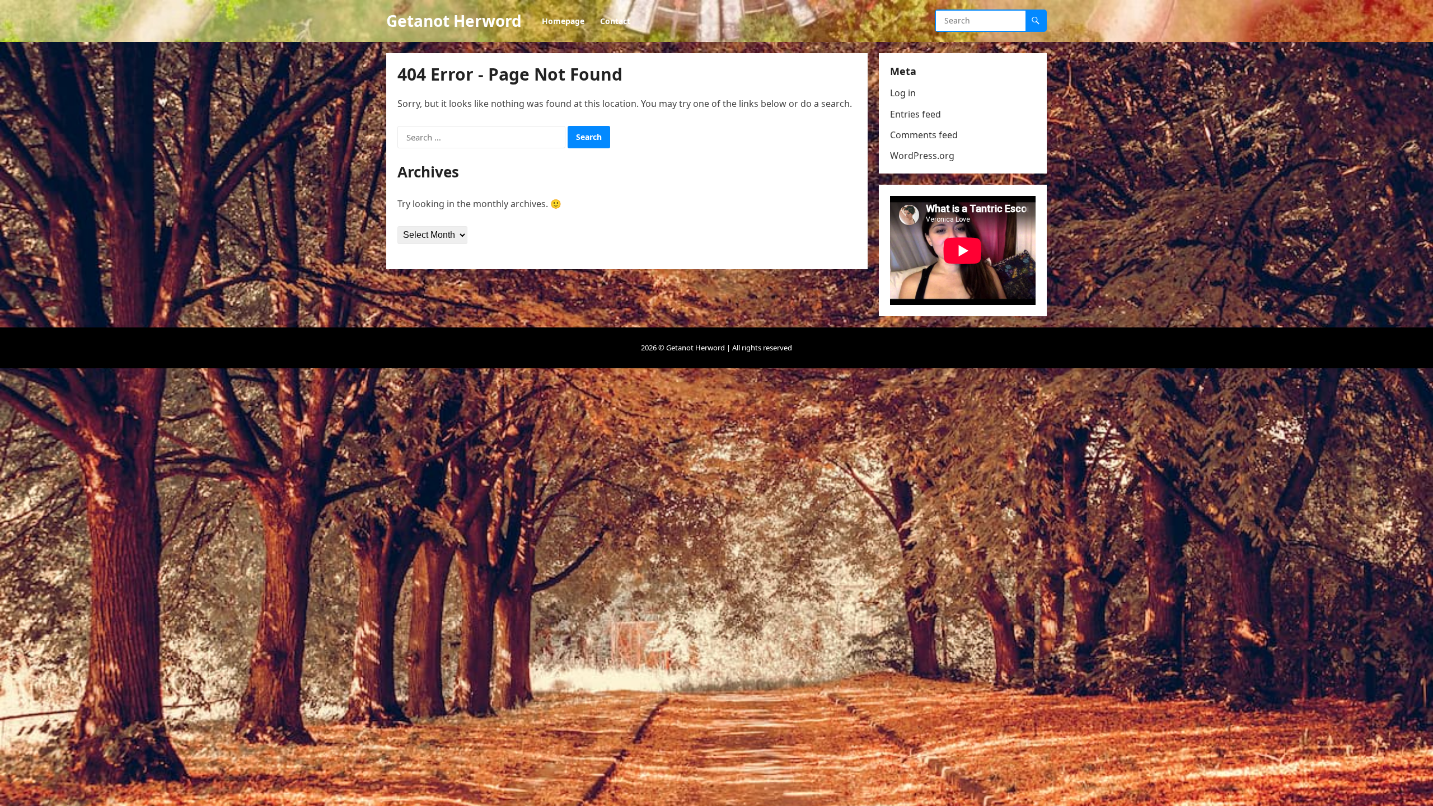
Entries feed (915, 114)
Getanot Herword (454, 20)
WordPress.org (922, 155)
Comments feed (924, 135)
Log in (903, 93)
